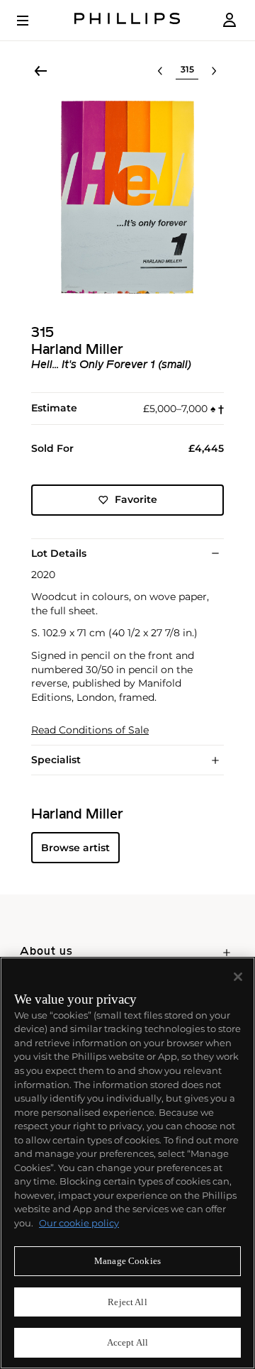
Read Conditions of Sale (90, 730)
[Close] (238, 976)
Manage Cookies (127, 1261)
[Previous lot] (160, 71)
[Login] (229, 20)
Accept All (127, 1342)
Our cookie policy (79, 1223)
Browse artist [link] (75, 847)
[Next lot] (214, 71)
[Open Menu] (32, 20)
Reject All (127, 1302)
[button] (127, 197)
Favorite (136, 499)
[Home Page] (127, 20)
